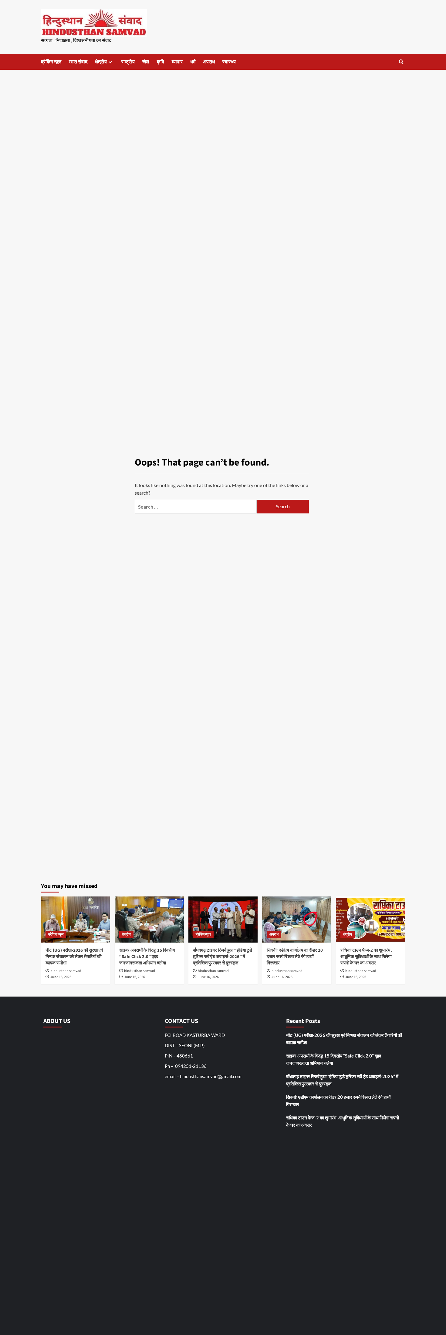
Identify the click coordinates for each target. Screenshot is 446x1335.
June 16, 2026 (60, 977)
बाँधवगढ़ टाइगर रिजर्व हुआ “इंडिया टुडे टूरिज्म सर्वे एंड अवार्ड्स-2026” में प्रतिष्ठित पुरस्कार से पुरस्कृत (222, 956)
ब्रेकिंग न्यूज (51, 62)
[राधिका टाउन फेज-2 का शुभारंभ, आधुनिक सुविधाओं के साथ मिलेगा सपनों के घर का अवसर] (370, 919)
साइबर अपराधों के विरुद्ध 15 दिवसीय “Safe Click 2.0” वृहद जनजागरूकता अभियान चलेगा (147, 956)
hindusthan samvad (65, 971)
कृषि (160, 62)
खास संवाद (78, 62)
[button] (401, 61)
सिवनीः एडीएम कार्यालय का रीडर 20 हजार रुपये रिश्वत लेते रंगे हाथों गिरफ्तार (295, 956)
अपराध (209, 62)
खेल (145, 62)
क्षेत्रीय (101, 62)
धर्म (192, 62)
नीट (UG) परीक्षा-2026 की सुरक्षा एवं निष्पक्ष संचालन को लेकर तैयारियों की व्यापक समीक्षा (74, 956)
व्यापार (177, 62)
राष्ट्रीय (128, 62)
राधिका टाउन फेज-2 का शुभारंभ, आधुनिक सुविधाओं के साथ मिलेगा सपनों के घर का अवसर (366, 956)
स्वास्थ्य (229, 62)
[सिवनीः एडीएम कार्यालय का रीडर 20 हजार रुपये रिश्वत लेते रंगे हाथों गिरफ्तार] (296, 919)
